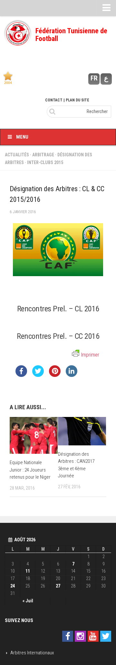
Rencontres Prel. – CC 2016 (58, 336)
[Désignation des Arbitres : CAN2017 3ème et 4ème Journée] (82, 431)
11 (27, 571)
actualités (17, 154)
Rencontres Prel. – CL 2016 (58, 308)
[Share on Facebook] (21, 375)
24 (12, 585)
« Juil (28, 600)
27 (58, 585)
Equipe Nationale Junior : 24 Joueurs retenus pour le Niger (30, 470)
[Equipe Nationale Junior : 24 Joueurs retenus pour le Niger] (34, 435)
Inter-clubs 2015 (45, 162)
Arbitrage (43, 154)
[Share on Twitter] (38, 375)
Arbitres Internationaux (32, 653)
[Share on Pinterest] (55, 375)
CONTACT (54, 100)
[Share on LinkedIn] (71, 375)
